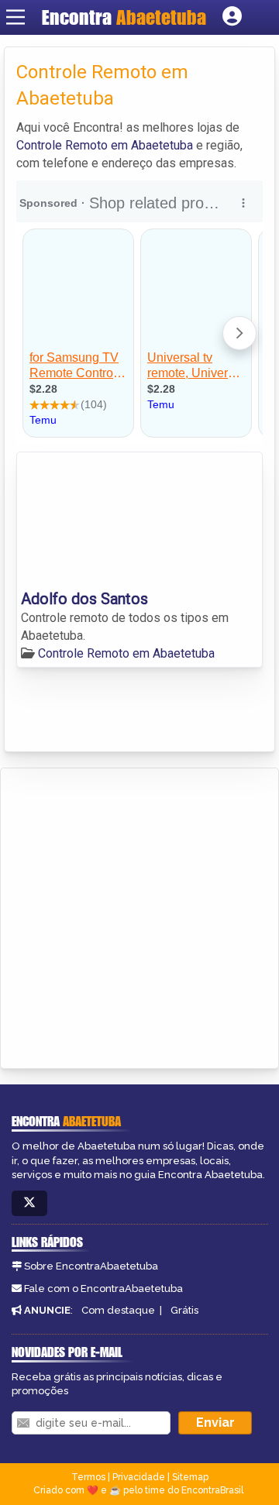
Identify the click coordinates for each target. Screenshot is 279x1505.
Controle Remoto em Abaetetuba (104, 145)
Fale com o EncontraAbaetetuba (103, 1288)
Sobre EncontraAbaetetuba (91, 1266)
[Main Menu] (15, 17)
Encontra (124, 17)
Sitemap (190, 1477)
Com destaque (118, 1310)
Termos (88, 1477)
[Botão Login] (232, 17)
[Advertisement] (139, 915)
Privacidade (138, 1477)
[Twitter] (29, 1203)
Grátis (184, 1310)
